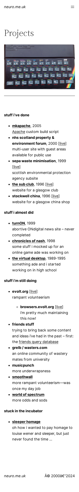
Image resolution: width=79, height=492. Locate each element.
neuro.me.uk (15, 7)
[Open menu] (72, 6)
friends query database (38, 342)
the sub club (23, 184)
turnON (18, 223)
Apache (18, 131)
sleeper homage (26, 422)
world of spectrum (28, 394)
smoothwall (22, 377)
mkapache (21, 126)
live (62, 143)
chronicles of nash (28, 241)
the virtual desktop (28, 258)
